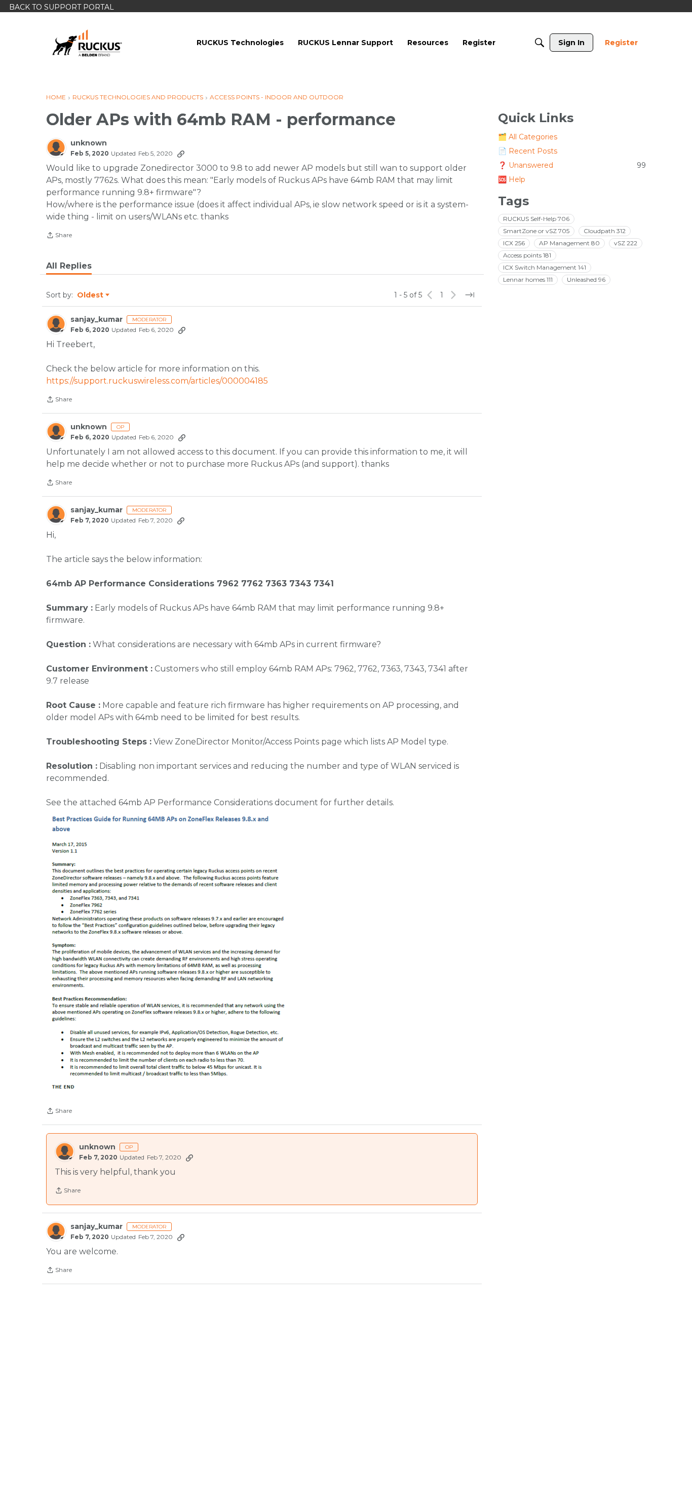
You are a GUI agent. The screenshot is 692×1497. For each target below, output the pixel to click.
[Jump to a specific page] (470, 295)
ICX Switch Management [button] (544, 267)
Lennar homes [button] (528, 279)
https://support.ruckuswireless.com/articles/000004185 (157, 381)
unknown (88, 143)
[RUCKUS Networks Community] (87, 42)
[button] (170, 952)
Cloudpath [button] (605, 231)
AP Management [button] (569, 243)
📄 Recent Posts (527, 151)
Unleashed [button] (586, 279)
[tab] (69, 266)
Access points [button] (527, 255)
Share (59, 236)
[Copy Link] (181, 153)
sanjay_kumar (96, 319)
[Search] (539, 42)
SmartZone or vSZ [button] (536, 231)
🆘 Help (511, 179)
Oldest (90, 295)
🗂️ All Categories (527, 136)
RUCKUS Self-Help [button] (536, 218)
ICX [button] (514, 243)
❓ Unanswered (572, 165)
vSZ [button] (625, 243)
